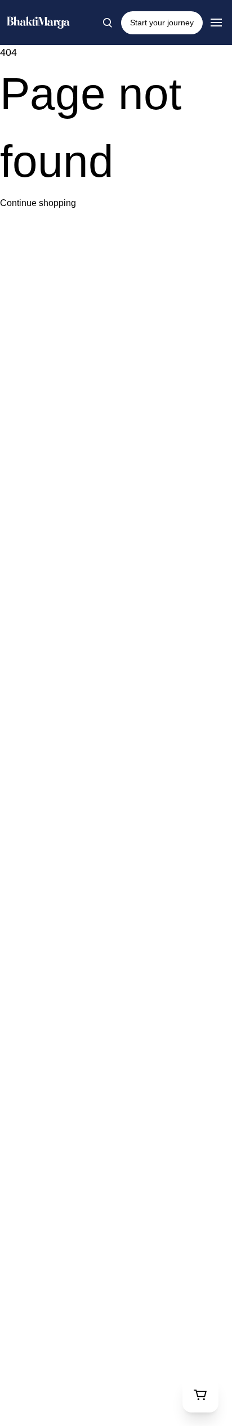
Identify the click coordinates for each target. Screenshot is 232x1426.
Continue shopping (38, 203)
